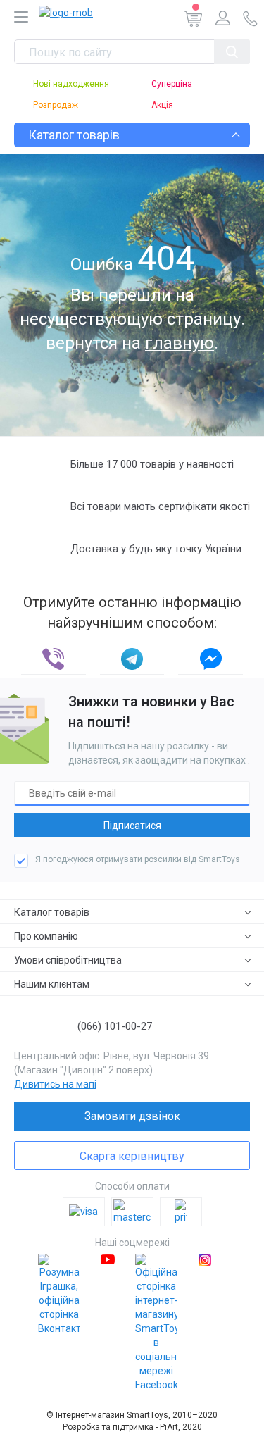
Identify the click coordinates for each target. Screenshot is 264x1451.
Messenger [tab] (210, 659)
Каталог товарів (51, 912)
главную (179, 343)
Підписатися (132, 825)
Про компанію (46, 936)
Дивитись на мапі (55, 1084)
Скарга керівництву (132, 1156)
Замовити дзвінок (132, 1116)
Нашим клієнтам (51, 984)
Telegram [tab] (132, 659)
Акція (162, 105)
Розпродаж (55, 105)
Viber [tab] (53, 659)
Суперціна (171, 84)
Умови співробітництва (68, 960)
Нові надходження (71, 84)
